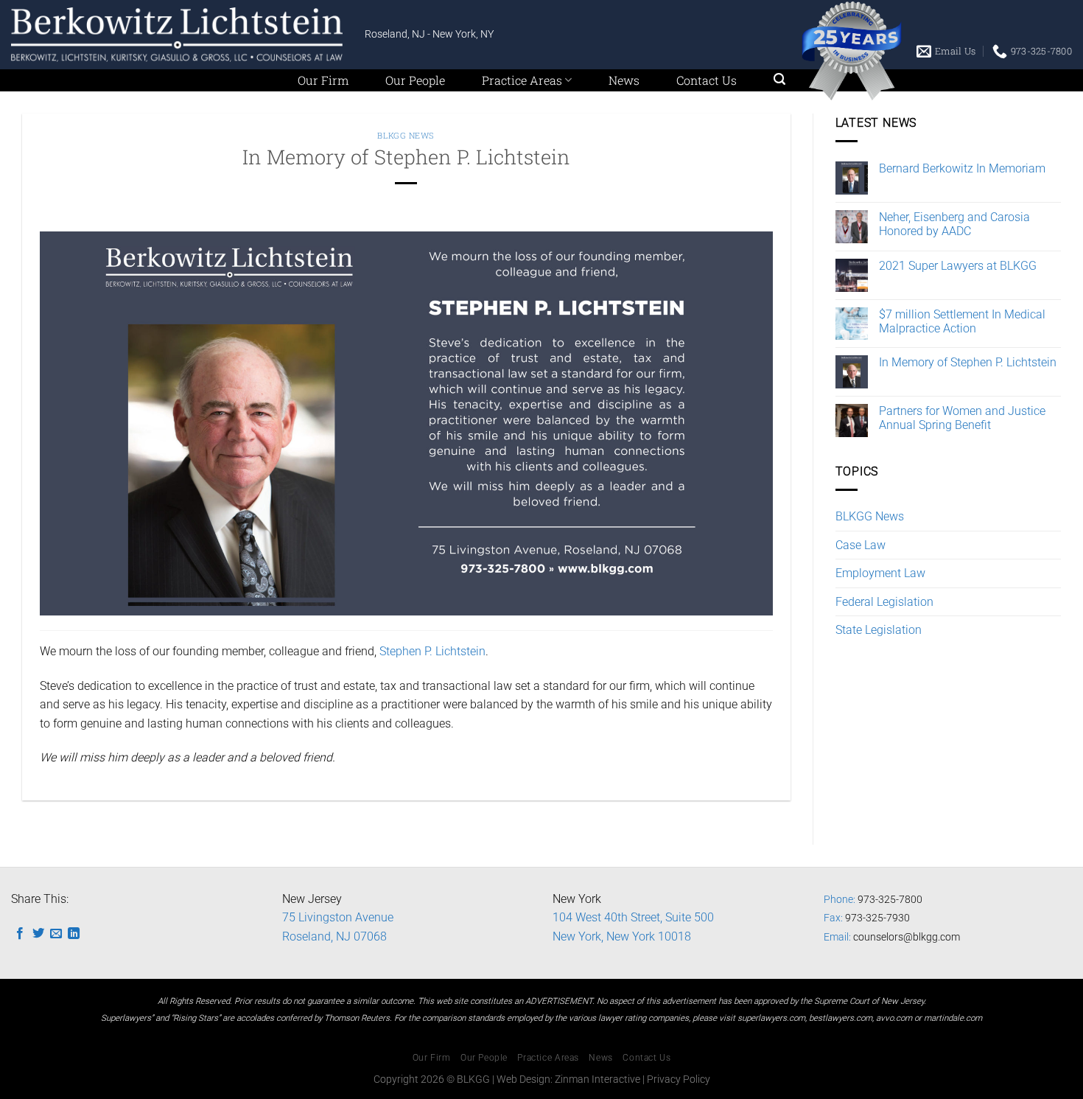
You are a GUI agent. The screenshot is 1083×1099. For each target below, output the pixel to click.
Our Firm (323, 80)
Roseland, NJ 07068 (334, 936)
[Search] (779, 79)
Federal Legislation (884, 602)
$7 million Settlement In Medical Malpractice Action (962, 321)
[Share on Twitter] (38, 934)
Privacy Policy (678, 1079)
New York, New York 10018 (622, 936)
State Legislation (878, 630)
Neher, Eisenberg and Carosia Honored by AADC (954, 224)
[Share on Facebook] (20, 934)
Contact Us (706, 80)
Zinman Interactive (597, 1079)
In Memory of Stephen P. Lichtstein (967, 362)
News (624, 80)
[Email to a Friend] (56, 934)
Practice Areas (522, 80)
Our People (415, 80)
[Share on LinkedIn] (74, 934)
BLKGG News (406, 135)
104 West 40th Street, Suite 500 (633, 917)
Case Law (860, 545)
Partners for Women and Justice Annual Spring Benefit (962, 418)
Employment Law (880, 573)
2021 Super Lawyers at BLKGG (958, 266)
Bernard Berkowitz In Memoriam (962, 168)
